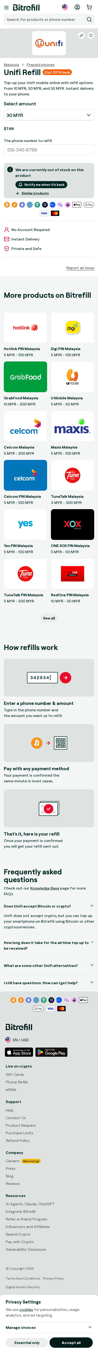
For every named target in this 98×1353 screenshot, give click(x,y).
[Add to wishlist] (91, 35)
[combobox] (45, 19)
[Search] (89, 19)
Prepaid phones (40, 64)
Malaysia (11, 64)
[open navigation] (6, 7)
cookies (26, 1309)
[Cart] (89, 7)
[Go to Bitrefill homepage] (26, 7)
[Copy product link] (81, 35)
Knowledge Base (44, 888)
